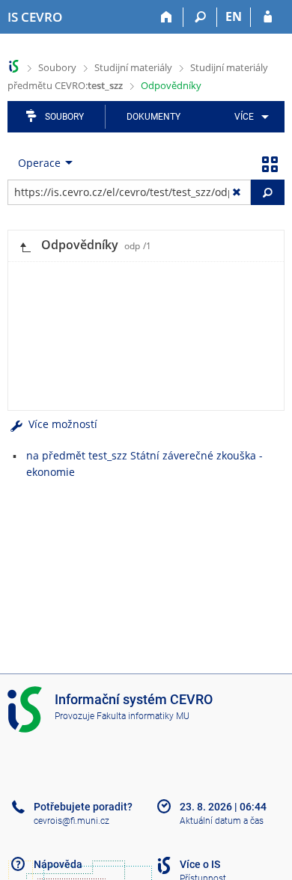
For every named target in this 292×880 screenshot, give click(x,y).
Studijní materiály (133, 67)
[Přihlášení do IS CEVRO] (268, 17)
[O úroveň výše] (24, 245)
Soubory (57, 67)
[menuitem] (249, 116)
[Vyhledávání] (200, 17)
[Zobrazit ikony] (270, 163)
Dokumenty (153, 116)
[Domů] (166, 17)
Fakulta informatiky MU (143, 716)
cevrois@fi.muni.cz (71, 821)
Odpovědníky (171, 85)
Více (244, 116)
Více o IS (200, 864)
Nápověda (58, 864)
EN (233, 16)
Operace (39, 163)
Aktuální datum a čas (222, 821)
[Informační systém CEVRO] (13, 66)
